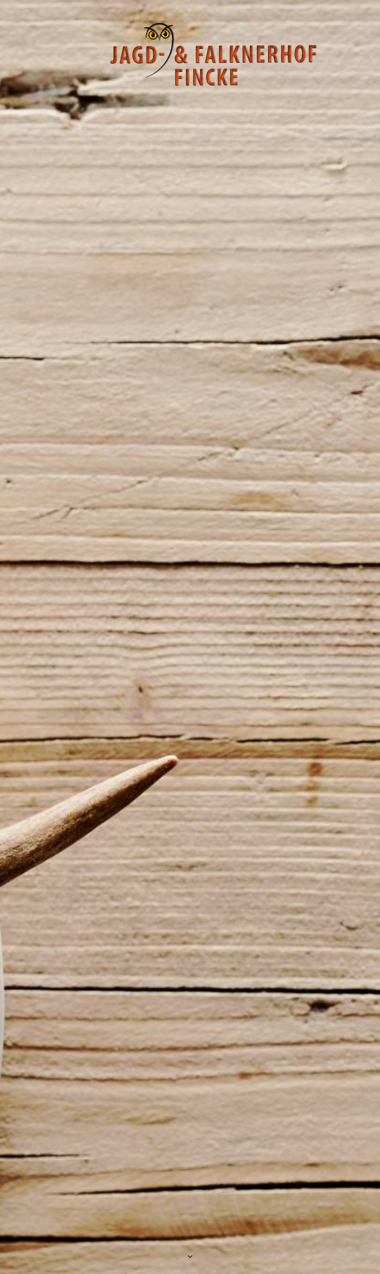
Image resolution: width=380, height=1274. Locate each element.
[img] (190, 637)
